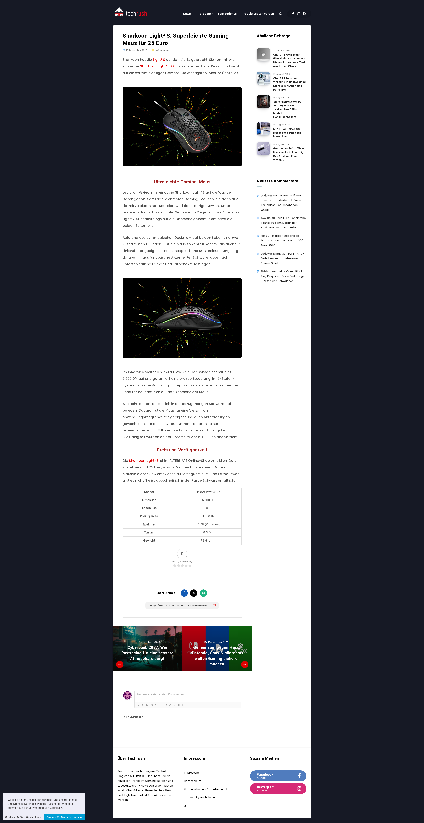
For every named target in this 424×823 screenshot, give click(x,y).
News (187, 13)
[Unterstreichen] (147, 705)
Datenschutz (192, 781)
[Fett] (137, 705)
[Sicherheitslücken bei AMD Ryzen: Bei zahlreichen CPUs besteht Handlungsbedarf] (263, 101)
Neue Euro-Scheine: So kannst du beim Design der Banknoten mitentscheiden (283, 223)
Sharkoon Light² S (144, 460)
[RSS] (304, 14)
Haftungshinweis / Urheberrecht (205, 789)
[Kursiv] (142, 705)
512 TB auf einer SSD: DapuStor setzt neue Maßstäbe (288, 132)
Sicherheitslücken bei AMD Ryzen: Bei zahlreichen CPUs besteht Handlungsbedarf (287, 109)
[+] (184, 705)
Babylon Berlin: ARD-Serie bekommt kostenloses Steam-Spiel (282, 258)
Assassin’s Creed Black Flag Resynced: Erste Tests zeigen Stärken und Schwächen (283, 276)
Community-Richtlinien (199, 797)
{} (179, 705)
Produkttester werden (258, 13)
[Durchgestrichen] (151, 705)
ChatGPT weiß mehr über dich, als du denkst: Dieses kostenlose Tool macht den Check (289, 60)
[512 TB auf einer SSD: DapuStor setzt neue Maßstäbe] (263, 128)
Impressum (191, 773)
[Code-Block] (170, 705)
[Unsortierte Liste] (161, 705)
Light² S (159, 59)
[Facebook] (293, 14)
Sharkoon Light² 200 (157, 66)
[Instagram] (298, 14)
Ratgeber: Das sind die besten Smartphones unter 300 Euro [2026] (282, 240)
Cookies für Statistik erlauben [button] (64, 817)
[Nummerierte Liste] (156, 705)
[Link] (175, 705)
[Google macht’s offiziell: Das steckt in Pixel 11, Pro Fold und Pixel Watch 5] (263, 148)
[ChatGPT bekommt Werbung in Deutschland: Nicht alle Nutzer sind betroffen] (263, 78)
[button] (65, 808)
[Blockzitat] (165, 705)
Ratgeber (204, 13)
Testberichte (227, 13)
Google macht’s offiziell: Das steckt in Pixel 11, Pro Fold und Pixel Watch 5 (289, 154)
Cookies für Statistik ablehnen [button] (23, 817)
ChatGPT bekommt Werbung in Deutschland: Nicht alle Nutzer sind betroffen (289, 84)
